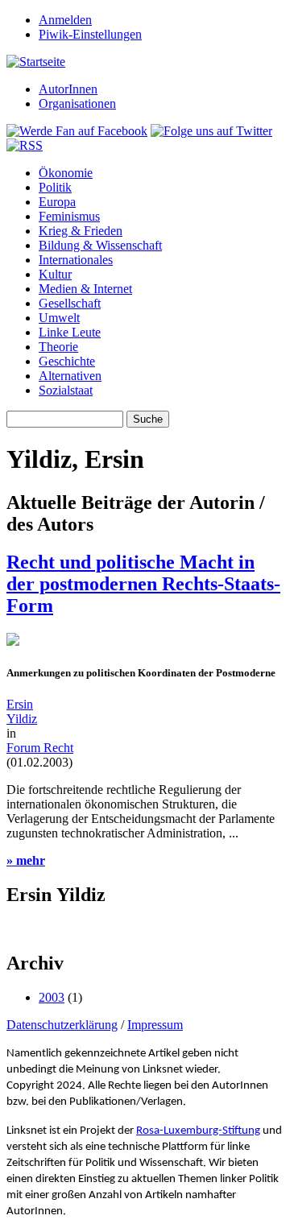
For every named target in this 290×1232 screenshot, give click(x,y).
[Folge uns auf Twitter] (211, 131)
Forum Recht (39, 747)
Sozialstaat (66, 390)
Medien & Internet (85, 289)
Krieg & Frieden (80, 231)
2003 (51, 997)
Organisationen (77, 103)
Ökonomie (66, 173)
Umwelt (59, 318)
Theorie (58, 346)
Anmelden (65, 20)
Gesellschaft (70, 303)
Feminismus (69, 216)
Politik (55, 187)
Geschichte (67, 361)
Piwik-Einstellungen (90, 34)
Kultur (55, 274)
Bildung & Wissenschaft (100, 245)
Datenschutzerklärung (62, 1024)
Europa (57, 202)
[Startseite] (35, 61)
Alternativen (70, 375)
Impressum (155, 1024)
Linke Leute (70, 332)
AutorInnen (68, 89)
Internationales (76, 260)
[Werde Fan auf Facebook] (76, 131)
